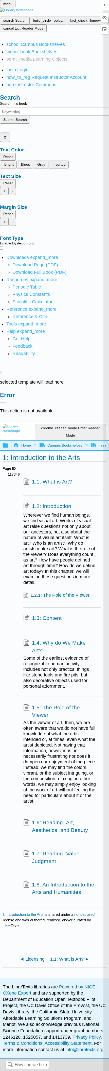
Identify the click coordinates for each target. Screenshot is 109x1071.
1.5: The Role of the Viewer (56, 711)
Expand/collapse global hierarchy (8, 445)
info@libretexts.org (83, 1049)
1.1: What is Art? (52, 482)
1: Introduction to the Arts (23, 914)
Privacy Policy (86, 1037)
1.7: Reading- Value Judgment (56, 857)
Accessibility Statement (68, 1043)
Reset (8, 157)
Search (10, 1065)
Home (26, 445)
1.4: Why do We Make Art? (59, 646)
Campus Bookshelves (64, 445)
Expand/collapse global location (103, 444)
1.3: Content (47, 618)
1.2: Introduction (51, 506)
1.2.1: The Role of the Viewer (59, 595)
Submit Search (15, 119)
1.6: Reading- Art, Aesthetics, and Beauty (60, 826)
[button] (22, 346)
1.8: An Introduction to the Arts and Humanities (63, 888)
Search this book (13, 103)
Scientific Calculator (32, 301)
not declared (84, 914)
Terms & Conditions (22, 1043)
